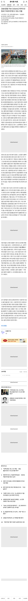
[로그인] (26, 2)
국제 (14, 598)
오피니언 (3, 598)
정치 (8, 598)
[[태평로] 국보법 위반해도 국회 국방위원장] (5, 400)
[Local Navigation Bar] (1, 2)
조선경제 (25, 598)
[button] (1, 2)
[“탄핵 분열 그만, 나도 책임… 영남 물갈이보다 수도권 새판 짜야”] (5, 392)
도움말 (20, 371)
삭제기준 (25, 371)
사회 (20, 598)
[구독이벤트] (14, 340)
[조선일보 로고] (14, 2)
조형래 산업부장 (4, 44)
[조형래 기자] (3, 332)
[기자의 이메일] (6, 334)
